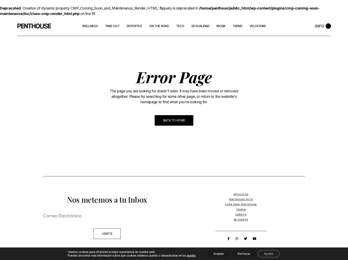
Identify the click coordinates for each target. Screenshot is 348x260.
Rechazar (244, 253)
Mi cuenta (241, 219)
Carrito (241, 214)
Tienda (241, 209)
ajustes (191, 255)
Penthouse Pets (241, 199)
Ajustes (268, 253)
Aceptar (218, 253)
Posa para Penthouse (241, 204)
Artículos (241, 194)
